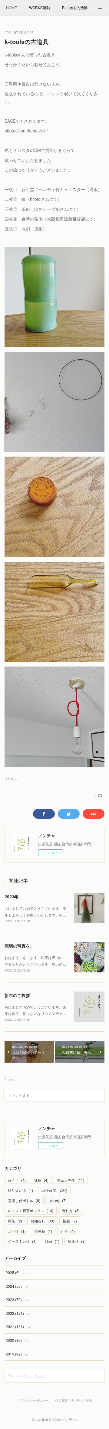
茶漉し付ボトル (24, 1200)
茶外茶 (43, 1231)
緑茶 (52, 1241)
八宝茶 (17, 1231)
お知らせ (42, 1220)
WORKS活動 (39, 7)
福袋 (70, 1220)
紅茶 (68, 1231)
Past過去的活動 (75, 7)
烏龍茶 (77, 1241)
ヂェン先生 (70, 1180)
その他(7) (11, 779)
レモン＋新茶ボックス (30, 1210)
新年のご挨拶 (17, 995)
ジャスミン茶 (22, 1241)
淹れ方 (71, 1210)
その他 (58, 1200)
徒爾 (41, 1180)
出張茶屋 (54, 1190)
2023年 (11, 896)
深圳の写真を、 (19, 946)
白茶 (15, 1220)
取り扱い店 (20, 1190)
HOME (11, 7)
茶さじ (17, 1180)
